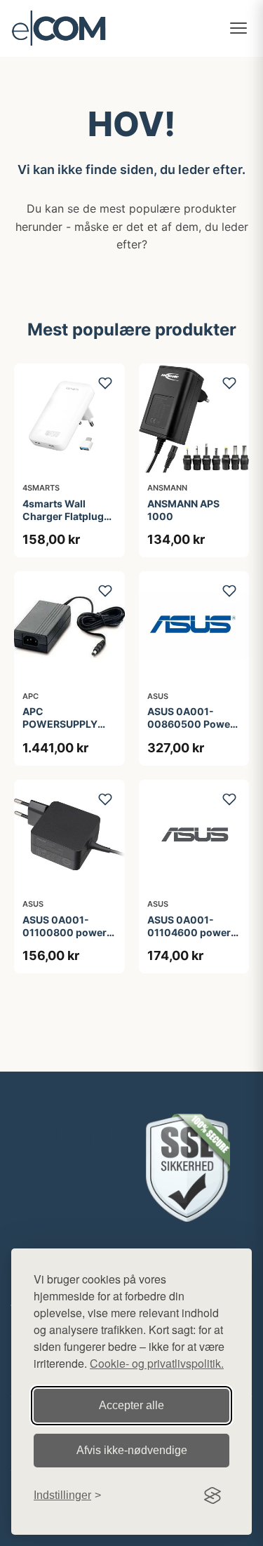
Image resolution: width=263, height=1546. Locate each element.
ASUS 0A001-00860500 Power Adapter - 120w (190, 723)
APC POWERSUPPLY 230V (59, 723)
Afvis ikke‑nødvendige (131, 1450)
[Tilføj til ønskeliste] (105, 383)
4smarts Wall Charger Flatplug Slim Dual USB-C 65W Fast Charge (64, 523)
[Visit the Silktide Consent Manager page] (212, 1495)
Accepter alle (131, 1405)
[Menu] (238, 28)
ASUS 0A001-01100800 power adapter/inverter (64, 932)
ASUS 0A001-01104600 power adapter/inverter (189, 932)
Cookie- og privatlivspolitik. (157, 1363)
